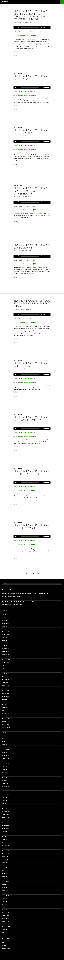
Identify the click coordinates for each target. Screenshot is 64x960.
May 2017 (4, 870)
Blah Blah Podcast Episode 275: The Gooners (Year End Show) (32, 303)
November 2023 (6, 654)
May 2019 (4, 803)
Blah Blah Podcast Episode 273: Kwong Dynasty (32, 418)
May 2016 (4, 904)
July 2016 (4, 898)
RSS (35, 35)
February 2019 (5, 811)
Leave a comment (27, 22)
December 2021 (6, 718)
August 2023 (5, 662)
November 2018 (6, 820)
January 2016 (5, 915)
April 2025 (4, 626)
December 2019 (6, 786)
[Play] (15, 28)
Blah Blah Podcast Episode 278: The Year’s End (32, 131)
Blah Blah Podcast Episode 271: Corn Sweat (32, 526)
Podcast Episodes (6, 948)
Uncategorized (18, 8)
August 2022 (5, 696)
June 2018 (4, 834)
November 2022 (6, 688)
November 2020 (6, 755)
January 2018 (5, 848)
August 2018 (5, 828)
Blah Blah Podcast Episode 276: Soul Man (32, 246)
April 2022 (4, 707)
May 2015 (4, 932)
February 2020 (5, 780)
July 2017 (4, 865)
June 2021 (4, 735)
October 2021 (5, 724)
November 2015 (6, 921)
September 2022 (6, 693)
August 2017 (5, 862)
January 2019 (5, 814)
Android (31, 35)
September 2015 (6, 926)
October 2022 (5, 690)
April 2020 (4, 775)
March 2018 (5, 842)
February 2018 (5, 845)
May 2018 (4, 836)
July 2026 (4, 614)
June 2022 (4, 702)
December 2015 (6, 918)
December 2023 (6, 651)
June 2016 (4, 901)
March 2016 (5, 910)
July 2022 (4, 699)
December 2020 (6, 752)
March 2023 (5, 676)
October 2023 (5, 657)
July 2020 (4, 766)
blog (3, 942)
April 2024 (4, 645)
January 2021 (5, 749)
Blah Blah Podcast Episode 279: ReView (32, 77)
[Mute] (44, 28)
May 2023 (4, 671)
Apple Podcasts (23, 35)
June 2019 (4, 800)
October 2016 (5, 890)
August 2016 (5, 895)
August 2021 (5, 730)
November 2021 (6, 721)
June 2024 (4, 640)
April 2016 (4, 907)
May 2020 (4, 772)
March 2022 (5, 710)
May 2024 (4, 643)
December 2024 (6, 629)
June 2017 (4, 867)
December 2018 (6, 817)
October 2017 (5, 856)
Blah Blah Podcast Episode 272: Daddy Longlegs (32, 472)
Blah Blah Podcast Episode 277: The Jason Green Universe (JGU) (32, 190)
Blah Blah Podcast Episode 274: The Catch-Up (32, 364)
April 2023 (4, 673)
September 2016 (6, 893)
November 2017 (6, 853)
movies (4, 945)
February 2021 (5, 747)
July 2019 (4, 797)
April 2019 (4, 806)
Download (32, 31)
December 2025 (6, 620)
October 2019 (5, 792)
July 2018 (4, 831)
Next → (39, 573)
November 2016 (6, 887)
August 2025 (5, 623)
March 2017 (5, 876)
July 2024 (4, 637)
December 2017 (6, 851)
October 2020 (5, 758)
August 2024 (5, 634)
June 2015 (4, 929)
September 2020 (6, 761)
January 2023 (5, 682)
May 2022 (4, 704)
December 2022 (6, 685)
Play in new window (23, 31)
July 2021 (4, 733)
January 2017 (5, 881)
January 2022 (5, 716)
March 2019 (5, 808)
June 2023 (4, 668)
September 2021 (6, 727)
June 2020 (4, 769)
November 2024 (6, 631)
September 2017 (6, 859)
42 (33, 573)
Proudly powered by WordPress (9, 958)
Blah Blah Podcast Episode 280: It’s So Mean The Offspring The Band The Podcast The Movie (32, 15)
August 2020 (5, 763)
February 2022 (5, 713)
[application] (32, 27)
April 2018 (4, 839)
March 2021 (5, 744)
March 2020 (5, 777)
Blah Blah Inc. (6, 2)
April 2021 (4, 741)
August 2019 (5, 794)
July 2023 (4, 665)
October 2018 (5, 822)
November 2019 (6, 789)
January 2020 (5, 783)
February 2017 (5, 879)
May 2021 (4, 738)
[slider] (47, 27)
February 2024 (5, 648)
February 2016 (5, 912)
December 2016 (6, 884)
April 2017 (4, 873)
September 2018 (6, 825)
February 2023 (5, 679)
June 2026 (4, 617)
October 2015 (5, 924)
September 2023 (6, 659)
